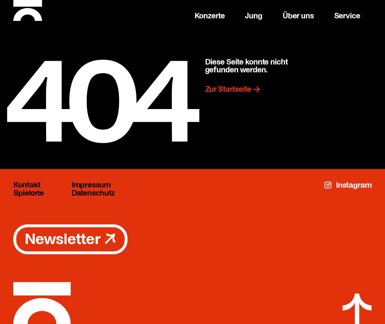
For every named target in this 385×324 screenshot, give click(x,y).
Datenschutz (93, 193)
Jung (253, 16)
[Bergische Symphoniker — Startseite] (101, 10)
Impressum (91, 185)
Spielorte (28, 193)
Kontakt (26, 185)
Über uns (298, 16)
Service (347, 16)
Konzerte (210, 16)
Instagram (354, 185)
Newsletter (70, 239)
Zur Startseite (232, 89)
